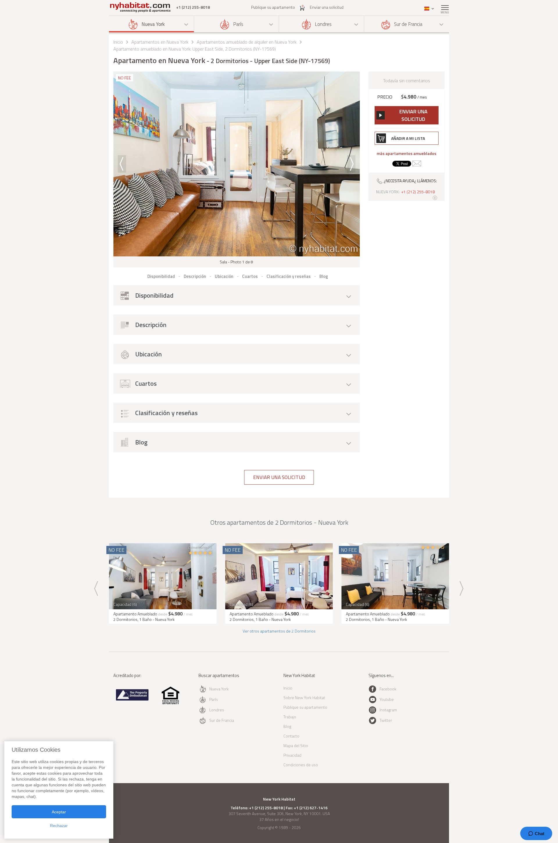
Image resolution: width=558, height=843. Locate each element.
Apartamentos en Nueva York (159, 41)
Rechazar (59, 825)
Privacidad (292, 755)
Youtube (387, 699)
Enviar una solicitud (327, 7)
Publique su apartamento (273, 7)
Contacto (291, 736)
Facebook (388, 689)
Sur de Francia (408, 24)
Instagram (388, 710)
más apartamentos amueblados (406, 153)
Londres (323, 24)
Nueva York (153, 24)
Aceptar (59, 812)
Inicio (118, 41)
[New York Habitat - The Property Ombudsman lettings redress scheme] (132, 699)
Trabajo (289, 717)
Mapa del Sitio (295, 745)
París (238, 24)
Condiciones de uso (300, 765)
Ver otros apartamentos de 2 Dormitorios (279, 631)
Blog (287, 726)
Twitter (386, 720)
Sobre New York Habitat (304, 697)
